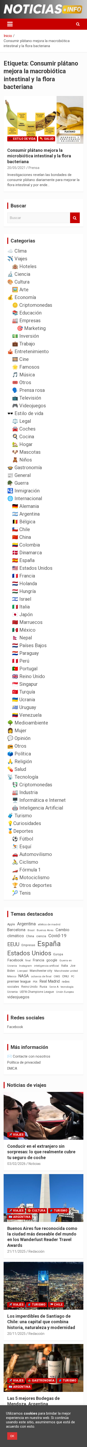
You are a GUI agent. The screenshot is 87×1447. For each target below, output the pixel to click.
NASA (23, 975)
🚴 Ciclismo (25, 862)
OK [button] (12, 1436)
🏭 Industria (25, 792)
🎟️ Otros (21, 382)
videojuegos (18, 996)
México (11, 976)
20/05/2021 (16, 168)
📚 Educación (27, 313)
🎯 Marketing (31, 328)
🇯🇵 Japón (22, 614)
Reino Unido (29, 986)
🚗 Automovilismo (32, 854)
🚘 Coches (24, 429)
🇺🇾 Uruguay (24, 707)
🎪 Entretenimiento (28, 351)
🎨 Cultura (18, 282)
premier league (19, 981)
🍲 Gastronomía (24, 467)
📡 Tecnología (22, 777)
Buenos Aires (45, 930)
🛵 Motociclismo (31, 877)
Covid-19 (57, 935)
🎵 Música (23, 375)
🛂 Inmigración (23, 491)
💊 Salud (47, 138)
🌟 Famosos (25, 367)
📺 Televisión (26, 398)
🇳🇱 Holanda (24, 583)
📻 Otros (16, 746)
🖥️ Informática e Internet (39, 800)
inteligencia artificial (46, 965)
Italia (64, 965)
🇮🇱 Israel (21, 599)
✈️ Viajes (17, 259)
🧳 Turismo (19, 816)
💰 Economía (21, 297)
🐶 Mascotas (26, 452)
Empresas (28, 945)
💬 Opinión (18, 738)
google (51, 960)
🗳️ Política (19, 754)
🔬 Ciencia (18, 274)
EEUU (13, 944)
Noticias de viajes (26, 1085)
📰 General (19, 475)
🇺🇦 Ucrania (23, 699)
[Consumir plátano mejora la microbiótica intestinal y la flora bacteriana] (43, 120)
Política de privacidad (24, 1062)
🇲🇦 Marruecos (27, 622)
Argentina (26, 923)
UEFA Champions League (37, 992)
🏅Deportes (20, 831)
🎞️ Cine (20, 359)
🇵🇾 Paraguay (25, 653)
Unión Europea (65, 992)
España (49, 944)
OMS (57, 976)
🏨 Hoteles (24, 266)
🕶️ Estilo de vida (22, 138)
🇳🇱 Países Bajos (29, 645)
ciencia (41, 936)
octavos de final (41, 976)
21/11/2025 (16, 1251)
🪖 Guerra (18, 483)
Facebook (15, 960)
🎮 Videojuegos (29, 406)
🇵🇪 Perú (20, 661)
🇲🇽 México (24, 630)
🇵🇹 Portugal (24, 669)
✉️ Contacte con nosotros (28, 1056)
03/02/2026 (16, 1164)
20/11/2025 (16, 1334)
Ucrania (12, 992)
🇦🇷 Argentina (26, 514)
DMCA (12, 1068)
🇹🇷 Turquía (23, 692)
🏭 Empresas (26, 320)
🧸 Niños (22, 460)
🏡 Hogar (22, 444)
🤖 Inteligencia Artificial (37, 808)
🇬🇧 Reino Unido (28, 676)
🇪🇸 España (23, 560)
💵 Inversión (25, 336)
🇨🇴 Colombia (26, 545)
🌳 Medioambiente (27, 723)
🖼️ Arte (20, 289)
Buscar (75, 217)
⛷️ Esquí (21, 846)
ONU (65, 976)
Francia (38, 960)
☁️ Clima (17, 251)
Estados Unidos (29, 953)
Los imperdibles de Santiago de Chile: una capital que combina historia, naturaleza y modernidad (41, 1322)
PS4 (35, 981)
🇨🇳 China (21, 537)
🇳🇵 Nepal (22, 638)
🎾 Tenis (21, 893)
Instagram (25, 965)
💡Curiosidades (24, 823)
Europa (58, 954)
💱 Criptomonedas (32, 785)
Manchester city (41, 970)
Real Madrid (49, 981)
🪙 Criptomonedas (32, 305)
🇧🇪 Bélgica (23, 522)
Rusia (43, 986)
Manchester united (66, 970)
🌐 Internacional (24, 498)
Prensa (34, 168)
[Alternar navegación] (10, 24)
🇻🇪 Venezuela (27, 715)
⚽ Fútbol (22, 839)
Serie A (53, 986)
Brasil (31, 930)
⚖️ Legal (21, 421)
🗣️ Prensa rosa (28, 390)
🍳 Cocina (23, 436)
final (28, 960)
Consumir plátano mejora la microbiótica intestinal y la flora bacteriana (39, 156)
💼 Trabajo (23, 344)
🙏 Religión (19, 761)
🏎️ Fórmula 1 (26, 870)
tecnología (67, 986)
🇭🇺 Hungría (24, 591)
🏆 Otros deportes (32, 885)
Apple (11, 924)
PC (72, 976)
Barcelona (16, 929)
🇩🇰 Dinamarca (27, 552)
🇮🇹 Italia (21, 607)
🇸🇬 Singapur (25, 684)
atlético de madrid (49, 924)
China (30, 936)
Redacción (36, 1251)
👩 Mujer (17, 730)
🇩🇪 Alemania (25, 506)
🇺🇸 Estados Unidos (32, 568)
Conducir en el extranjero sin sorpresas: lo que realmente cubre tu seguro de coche (41, 1152)
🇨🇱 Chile (21, 529)
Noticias (35, 1164)
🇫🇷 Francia (23, 576)
